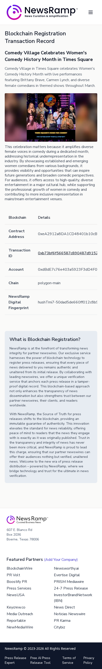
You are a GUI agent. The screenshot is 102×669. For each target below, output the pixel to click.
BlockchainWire (19, 568)
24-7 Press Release (71, 588)
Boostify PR (17, 581)
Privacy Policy (88, 660)
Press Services (19, 588)
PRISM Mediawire (69, 581)
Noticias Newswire (69, 614)
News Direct (64, 607)
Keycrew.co (16, 607)
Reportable (16, 620)
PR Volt (13, 575)
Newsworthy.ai (66, 568)
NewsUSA (16, 595)
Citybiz (59, 627)
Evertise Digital (67, 575)
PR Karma (62, 620)
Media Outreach (20, 614)
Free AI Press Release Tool (40, 660)
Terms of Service (69, 660)
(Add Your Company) (61, 559)
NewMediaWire (20, 627)
